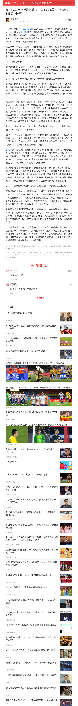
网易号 (14, 3)
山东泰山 (27, 28)
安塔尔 (9, 149)
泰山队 (24, 31)
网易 (7, 3)
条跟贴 (38, 297)
